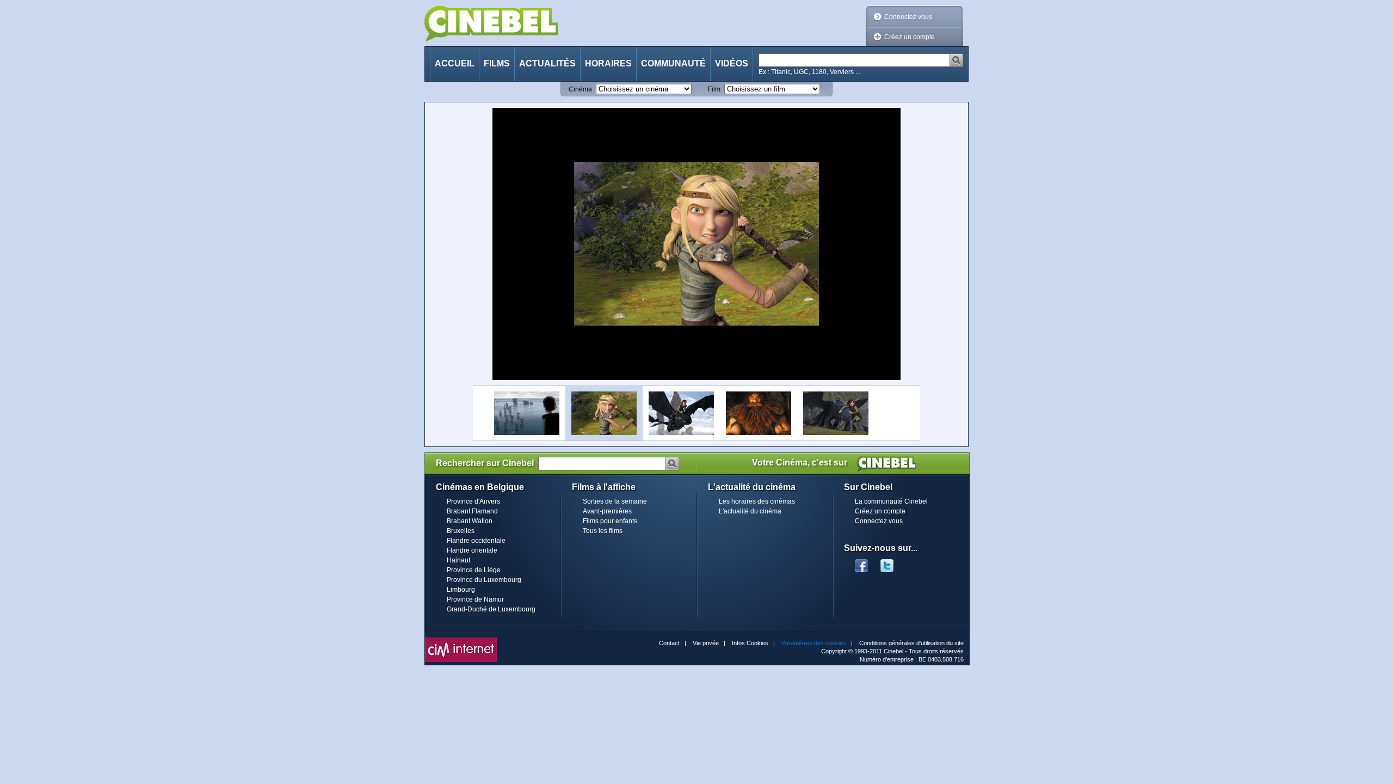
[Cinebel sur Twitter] (892, 562)
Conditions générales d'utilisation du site (911, 643)
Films (497, 63)
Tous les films (602, 531)
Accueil (454, 63)
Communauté (673, 63)
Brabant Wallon (469, 521)
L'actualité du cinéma (750, 511)
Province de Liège (474, 570)
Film (714, 89)
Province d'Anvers (473, 501)
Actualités (547, 63)
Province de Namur (475, 599)
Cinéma (580, 89)
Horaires (608, 63)
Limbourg (461, 589)
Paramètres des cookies (813, 643)
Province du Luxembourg (484, 580)
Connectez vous (908, 17)
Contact (669, 643)
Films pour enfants (610, 521)
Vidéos (731, 63)
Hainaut (458, 560)
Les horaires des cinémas (757, 501)
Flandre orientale (472, 550)
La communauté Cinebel (891, 501)
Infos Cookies (750, 643)
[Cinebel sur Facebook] (861, 562)
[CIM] (461, 640)
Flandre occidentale (476, 540)
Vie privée (706, 643)
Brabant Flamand (472, 511)
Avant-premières (607, 511)
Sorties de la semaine (615, 501)
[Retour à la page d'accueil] (491, 23)
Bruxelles (460, 531)
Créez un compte (909, 37)
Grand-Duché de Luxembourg (491, 609)
